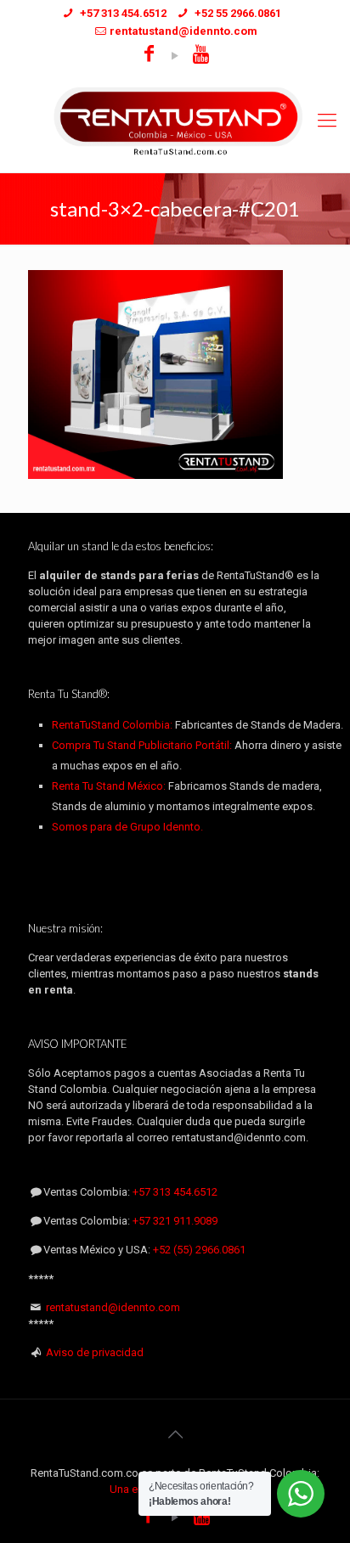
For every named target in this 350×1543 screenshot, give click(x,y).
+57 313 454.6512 (175, 1191)
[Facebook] (149, 56)
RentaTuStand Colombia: (113, 724)
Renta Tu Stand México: (109, 786)
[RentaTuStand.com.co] (175, 121)
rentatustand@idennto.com (113, 1307)
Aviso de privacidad (95, 1352)
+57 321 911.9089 (175, 1220)
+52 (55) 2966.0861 (199, 1249)
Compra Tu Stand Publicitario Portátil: (142, 745)
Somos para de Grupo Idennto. (127, 826)
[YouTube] (175, 56)
